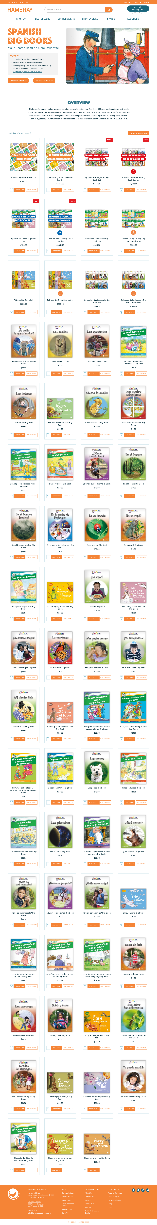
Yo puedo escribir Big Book (133, 1097)
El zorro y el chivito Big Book (97, 1158)
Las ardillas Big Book (60, 361)
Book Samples (113, 1197)
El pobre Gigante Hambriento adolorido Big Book (97, 853)
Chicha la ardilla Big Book (96, 422)
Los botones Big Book (24, 422)
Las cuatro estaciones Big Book (133, 423)
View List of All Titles (44, 81)
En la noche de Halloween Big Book (60, 546)
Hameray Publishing (81, 1222)
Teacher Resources (115, 1193)
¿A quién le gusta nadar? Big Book (23, 362)
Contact (25, 2)
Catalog (12, 2)
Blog (110, 1204)
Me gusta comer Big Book (96, 668)
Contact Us (89, 1197)
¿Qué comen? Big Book (133, 852)
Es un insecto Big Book (97, 545)
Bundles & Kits (66, 19)
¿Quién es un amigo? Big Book (97, 913)
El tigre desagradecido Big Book (97, 1036)
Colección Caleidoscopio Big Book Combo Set (133, 301)
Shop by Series (67, 1197)
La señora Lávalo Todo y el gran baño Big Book (23, 975)
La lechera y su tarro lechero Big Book (133, 607)
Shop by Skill (90, 19)
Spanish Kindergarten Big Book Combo (133, 178)
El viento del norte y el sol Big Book (96, 1098)
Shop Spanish (67, 1200)
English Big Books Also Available (27, 72)
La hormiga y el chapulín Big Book (60, 607)
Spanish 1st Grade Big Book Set (23, 240)
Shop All (65, 1213)
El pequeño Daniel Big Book (60, 788)
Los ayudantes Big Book (97, 361)
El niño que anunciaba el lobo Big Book (60, 727)
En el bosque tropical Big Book (23, 546)
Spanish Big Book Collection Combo (60, 178)
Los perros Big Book (97, 788)
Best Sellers (42, 19)
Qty (11, 188)
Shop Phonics (67, 1209)
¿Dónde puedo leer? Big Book (96, 484)
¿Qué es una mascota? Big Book (23, 914)
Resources (132, 19)
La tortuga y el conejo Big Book (60, 1098)
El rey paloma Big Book (133, 913)
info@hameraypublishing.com (39, 1213)
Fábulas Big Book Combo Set (60, 300)
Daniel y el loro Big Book (60, 484)
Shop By (21, 19)
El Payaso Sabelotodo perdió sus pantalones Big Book (97, 727)
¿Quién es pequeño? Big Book (60, 913)
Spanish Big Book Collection (23, 177)
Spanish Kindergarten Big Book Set (97, 178)
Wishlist (126, 2)
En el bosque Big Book (133, 484)
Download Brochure (18, 81)
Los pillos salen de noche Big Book (24, 853)
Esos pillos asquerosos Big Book (23, 607)
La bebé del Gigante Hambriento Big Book (133, 362)
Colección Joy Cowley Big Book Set (96, 240)
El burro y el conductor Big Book (60, 423)
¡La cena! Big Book (96, 606)
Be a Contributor (114, 1200)
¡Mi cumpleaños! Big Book (133, 668)
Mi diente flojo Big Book (24, 726)
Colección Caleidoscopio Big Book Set (97, 301)
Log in (137, 2)
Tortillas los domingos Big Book (23, 1098)
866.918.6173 (32, 1211)
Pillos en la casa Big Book (133, 788)
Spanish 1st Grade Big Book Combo (60, 240)
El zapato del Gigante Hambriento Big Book (24, 1159)
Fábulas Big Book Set (23, 300)
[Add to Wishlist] (31, 190)
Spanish (112, 19)
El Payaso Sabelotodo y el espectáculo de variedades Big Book (23, 790)
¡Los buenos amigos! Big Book (23, 668)
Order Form (89, 1204)
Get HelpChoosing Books (138, 8)
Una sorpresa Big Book (23, 1035)
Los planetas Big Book (60, 852)
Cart (146, 2)
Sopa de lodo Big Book (133, 974)
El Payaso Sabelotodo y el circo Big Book (133, 727)
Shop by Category (68, 1193)
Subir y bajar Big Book (60, 1035)
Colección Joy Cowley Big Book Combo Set (133, 240)
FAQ (110, 1207)
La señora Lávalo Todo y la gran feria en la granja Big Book (97, 975)
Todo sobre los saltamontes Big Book (133, 1036)
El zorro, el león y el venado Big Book (60, 1159)
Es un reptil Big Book (133, 545)
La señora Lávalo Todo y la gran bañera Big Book (60, 975)
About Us (88, 1193)
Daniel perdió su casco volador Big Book (23, 485)
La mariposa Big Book (60, 668)
